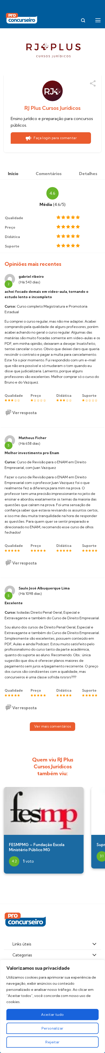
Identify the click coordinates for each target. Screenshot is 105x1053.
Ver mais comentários (52, 726)
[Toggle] (94, 944)
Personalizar (52, 1028)
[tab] (13, 173)
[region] (52, 1006)
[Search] (83, 20)
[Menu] (98, 20)
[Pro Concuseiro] (22, 18)
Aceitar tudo (52, 1014)
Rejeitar (52, 1042)
